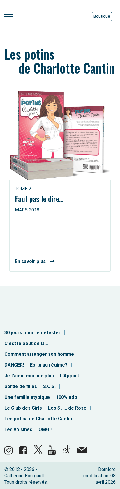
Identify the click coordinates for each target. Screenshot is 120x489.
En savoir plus (30, 261)
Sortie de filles (20, 386)
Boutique (101, 16)
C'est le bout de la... (26, 343)
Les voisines (18, 429)
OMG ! (45, 429)
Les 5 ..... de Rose (67, 408)
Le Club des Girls (23, 408)
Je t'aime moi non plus (29, 375)
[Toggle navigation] (8, 16)
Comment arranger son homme (39, 354)
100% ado (66, 397)
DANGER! (14, 365)
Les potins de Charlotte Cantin (38, 419)
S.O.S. (49, 386)
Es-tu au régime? (49, 365)
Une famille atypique (27, 397)
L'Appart (69, 375)
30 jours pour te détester (32, 332)
